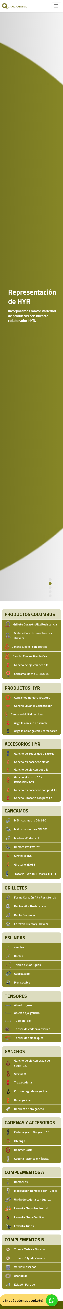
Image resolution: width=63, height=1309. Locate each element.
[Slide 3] (50, 587)
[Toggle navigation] (56, 6)
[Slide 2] (50, 583)
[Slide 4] (50, 591)
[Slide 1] (50, 579)
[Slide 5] (50, 595)
